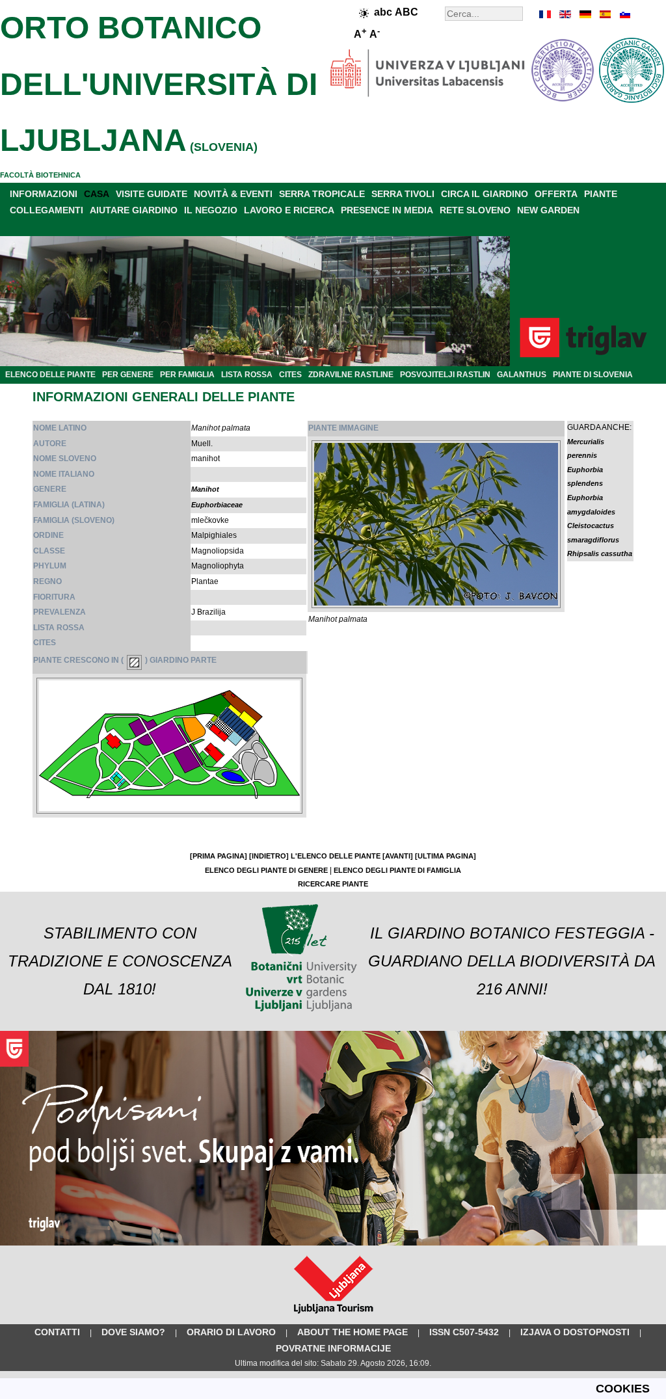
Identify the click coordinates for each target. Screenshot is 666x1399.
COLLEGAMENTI (46, 210)
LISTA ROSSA (247, 374)
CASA (96, 194)
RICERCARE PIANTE (333, 884)
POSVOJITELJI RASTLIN (445, 374)
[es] (604, 14)
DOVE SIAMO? (133, 1332)
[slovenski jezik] (623, 14)
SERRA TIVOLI (402, 194)
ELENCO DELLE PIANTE (50, 374)
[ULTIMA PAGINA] (445, 856)
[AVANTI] (397, 856)
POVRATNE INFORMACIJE (333, 1348)
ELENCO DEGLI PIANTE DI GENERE (266, 870)
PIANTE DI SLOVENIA (593, 374)
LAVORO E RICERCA (289, 210)
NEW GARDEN (548, 210)
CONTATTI (57, 1332)
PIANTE (600, 194)
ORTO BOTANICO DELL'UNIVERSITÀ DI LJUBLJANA (158, 83)
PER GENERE (127, 374)
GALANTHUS (521, 374)
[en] (565, 14)
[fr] (545, 14)
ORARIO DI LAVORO (231, 1332)
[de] (584, 14)
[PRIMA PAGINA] (218, 856)
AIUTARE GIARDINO (134, 210)
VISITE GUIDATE (151, 194)
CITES (290, 374)
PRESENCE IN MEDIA (387, 210)
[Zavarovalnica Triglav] (333, 1243)
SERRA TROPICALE (322, 194)
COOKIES (623, 1388)
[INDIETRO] (269, 856)
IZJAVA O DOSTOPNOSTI (575, 1332)
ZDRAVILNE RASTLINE (350, 374)
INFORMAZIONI (43, 194)
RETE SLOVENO (475, 210)
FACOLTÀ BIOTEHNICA (40, 175)
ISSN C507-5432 (464, 1332)
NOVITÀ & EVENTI (233, 194)
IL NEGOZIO (210, 210)
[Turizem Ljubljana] (333, 1316)
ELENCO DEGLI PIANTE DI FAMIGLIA (397, 870)
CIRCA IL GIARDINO (484, 194)
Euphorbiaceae (217, 505)
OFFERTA (556, 194)
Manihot (205, 489)
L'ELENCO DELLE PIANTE (335, 856)
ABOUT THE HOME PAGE (352, 1332)
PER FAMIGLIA (187, 374)
